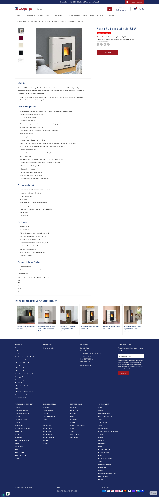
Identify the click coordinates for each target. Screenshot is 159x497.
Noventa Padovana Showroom (108, 431)
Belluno (100, 410)
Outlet (40, 15)
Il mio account (121, 10)
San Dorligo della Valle (22, 440)
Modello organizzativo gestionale (25, 374)
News (92, 15)
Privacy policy (19, 377)
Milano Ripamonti (48, 437)
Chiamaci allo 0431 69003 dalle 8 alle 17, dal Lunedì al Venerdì (79, 2)
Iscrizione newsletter (135, 2)
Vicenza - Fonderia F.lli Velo (106, 473)
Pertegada (18, 431)
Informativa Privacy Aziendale (24, 363)
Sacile (17, 443)
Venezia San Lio (103, 467)
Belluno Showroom (104, 413)
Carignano (73, 407)
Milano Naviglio (48, 434)
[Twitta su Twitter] (105, 44)
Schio (99, 455)
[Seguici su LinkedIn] (75, 491)
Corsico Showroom (49, 416)
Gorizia (17, 416)
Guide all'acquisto (21, 398)
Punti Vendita (58, 15)
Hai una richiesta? (48, 348)
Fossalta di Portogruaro (105, 416)
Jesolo (100, 419)
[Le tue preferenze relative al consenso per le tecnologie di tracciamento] (3, 495)
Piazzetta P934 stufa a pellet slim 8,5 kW (111, 328)
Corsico (45, 413)
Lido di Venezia (102, 422)
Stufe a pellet (55, 21)
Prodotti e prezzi (20, 360)
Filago (45, 419)
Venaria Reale (74, 434)
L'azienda (18, 351)
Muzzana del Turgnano (22, 428)
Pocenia (17, 434)
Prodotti (17, 15)
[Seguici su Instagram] (65, 491)
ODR (16, 389)
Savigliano (73, 428)
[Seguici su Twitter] (61, 491)
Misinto (45, 440)
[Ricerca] (109, 9)
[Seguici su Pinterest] (68, 491)
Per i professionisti (74, 15)
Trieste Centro (19, 452)
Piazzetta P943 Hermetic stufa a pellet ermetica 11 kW (68, 329)
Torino (72, 431)
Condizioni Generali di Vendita (25, 357)
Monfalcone (19, 425)
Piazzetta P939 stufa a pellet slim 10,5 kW (90, 328)
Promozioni (29, 15)
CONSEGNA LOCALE (104, 33)
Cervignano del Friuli (21, 410)
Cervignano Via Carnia (22, 413)
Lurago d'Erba (47, 425)
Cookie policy (19, 380)
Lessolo (72, 416)
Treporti (100, 461)
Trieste (17, 449)
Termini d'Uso (19, 383)
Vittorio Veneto (103, 476)
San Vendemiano (103, 452)
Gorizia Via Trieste (21, 419)
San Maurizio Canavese (77, 425)
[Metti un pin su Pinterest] (101, 44)
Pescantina (101, 440)
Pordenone (18, 437)
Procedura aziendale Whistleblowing (21, 367)
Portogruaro (102, 443)
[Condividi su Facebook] (98, 44)
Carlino (17, 407)
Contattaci (107, 52)
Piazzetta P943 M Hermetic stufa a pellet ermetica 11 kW (46, 329)
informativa (136, 362)
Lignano (17, 422)
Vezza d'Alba (74, 437)
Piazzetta (100, 37)
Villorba (100, 479)
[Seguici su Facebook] (58, 491)
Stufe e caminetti (45, 21)
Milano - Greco (47, 431)
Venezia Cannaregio (104, 464)
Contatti (111, 15)
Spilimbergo (19, 446)
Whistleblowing (20, 371)
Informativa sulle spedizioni (24, 392)
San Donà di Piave (104, 449)
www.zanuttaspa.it (86, 365)
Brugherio (46, 407)
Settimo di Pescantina (105, 458)
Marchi (48, 15)
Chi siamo (100, 15)
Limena (100, 425)
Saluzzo (72, 422)
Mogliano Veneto (103, 428)
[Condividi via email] (108, 44)
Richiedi (123, 373)
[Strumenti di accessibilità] (8, 494)
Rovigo (100, 446)
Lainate (45, 422)
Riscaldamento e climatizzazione (29, 21)
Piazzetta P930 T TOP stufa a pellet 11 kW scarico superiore (132, 329)
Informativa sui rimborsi (22, 386)
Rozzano (45, 443)
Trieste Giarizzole (20, 455)
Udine (17, 458)
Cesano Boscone (48, 410)
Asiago (100, 407)
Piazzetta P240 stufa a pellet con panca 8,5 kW (26, 328)
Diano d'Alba (74, 410)
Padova (100, 437)
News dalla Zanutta (21, 395)
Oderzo (100, 434)
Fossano (73, 413)
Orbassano (73, 419)
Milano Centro (47, 428)
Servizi (85, 15)
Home (17, 21)
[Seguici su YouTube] (72, 491)
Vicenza (100, 470)
